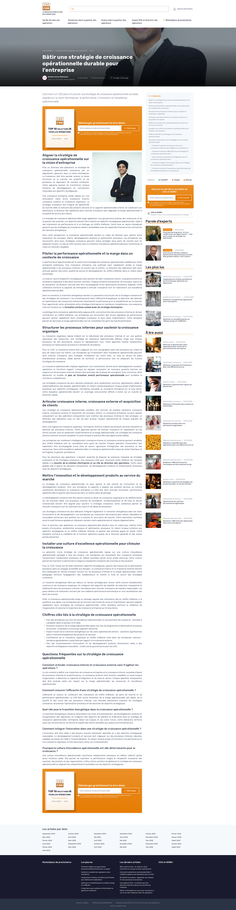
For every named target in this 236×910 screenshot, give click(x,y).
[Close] (162, 436)
